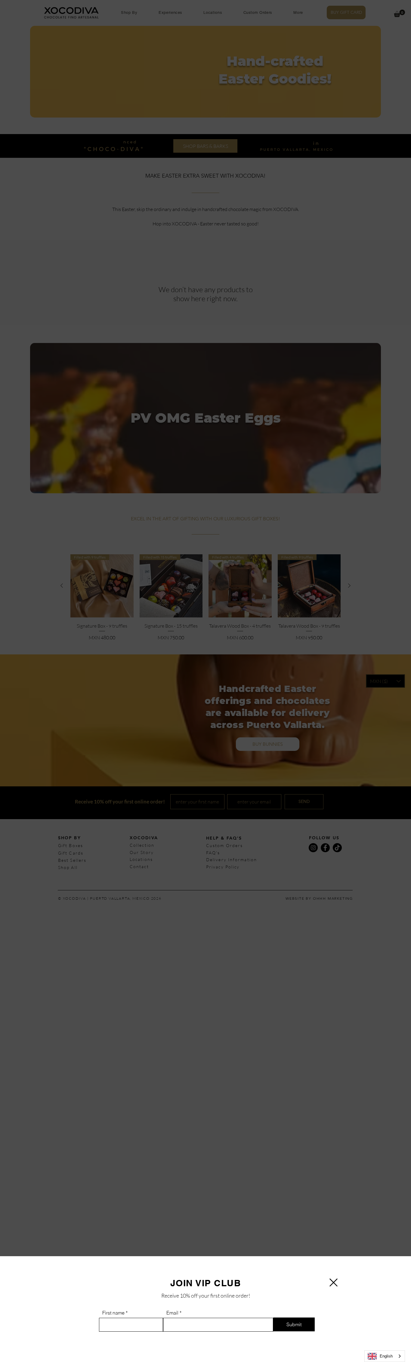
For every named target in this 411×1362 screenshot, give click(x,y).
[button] (333, 1282)
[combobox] (384, 1356)
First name (113, 1312)
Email (172, 1312)
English (386, 1356)
